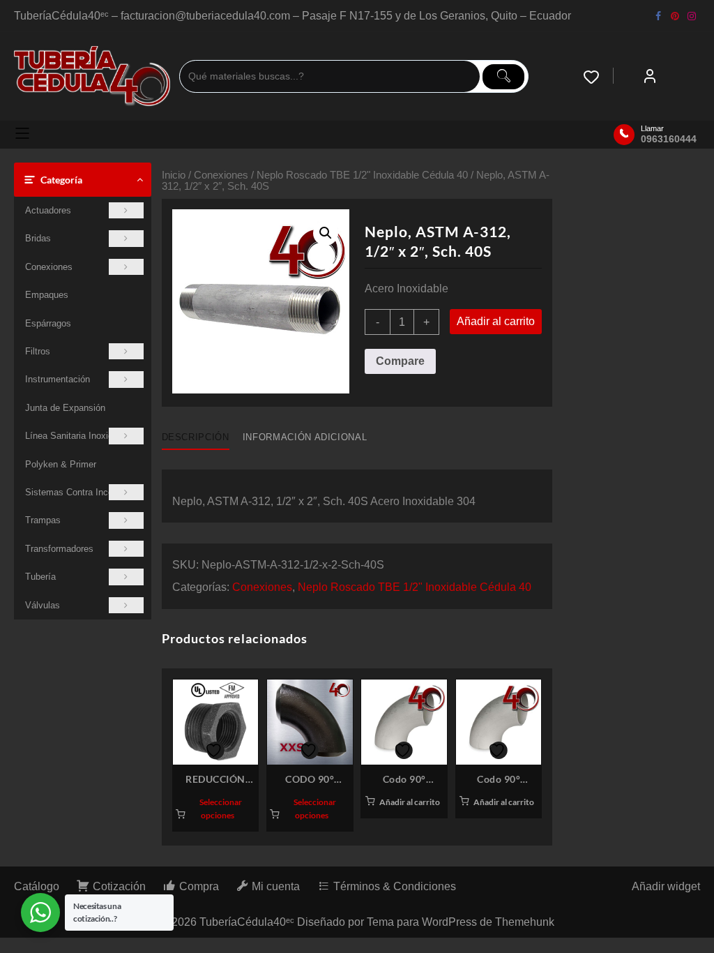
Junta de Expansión (65, 408)
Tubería (40, 576)
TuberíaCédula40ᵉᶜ (246, 922)
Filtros (37, 351)
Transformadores (59, 548)
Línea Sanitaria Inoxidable (77, 435)
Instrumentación (57, 379)
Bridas (38, 238)
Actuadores (48, 210)
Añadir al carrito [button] (409, 802)
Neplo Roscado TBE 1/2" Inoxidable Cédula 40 (362, 175)
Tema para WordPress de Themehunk (460, 922)
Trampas (43, 520)
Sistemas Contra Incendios (80, 492)
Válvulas (42, 605)
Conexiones (49, 267)
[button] (325, 233)
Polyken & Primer (60, 464)
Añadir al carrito (496, 321)
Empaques (46, 295)
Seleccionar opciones (220, 808)
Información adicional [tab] (305, 437)
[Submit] (503, 76)
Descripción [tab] (195, 437)
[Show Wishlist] (598, 77)
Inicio (173, 175)
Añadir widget (666, 886)
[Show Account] (650, 77)
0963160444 (669, 138)
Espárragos (48, 323)
